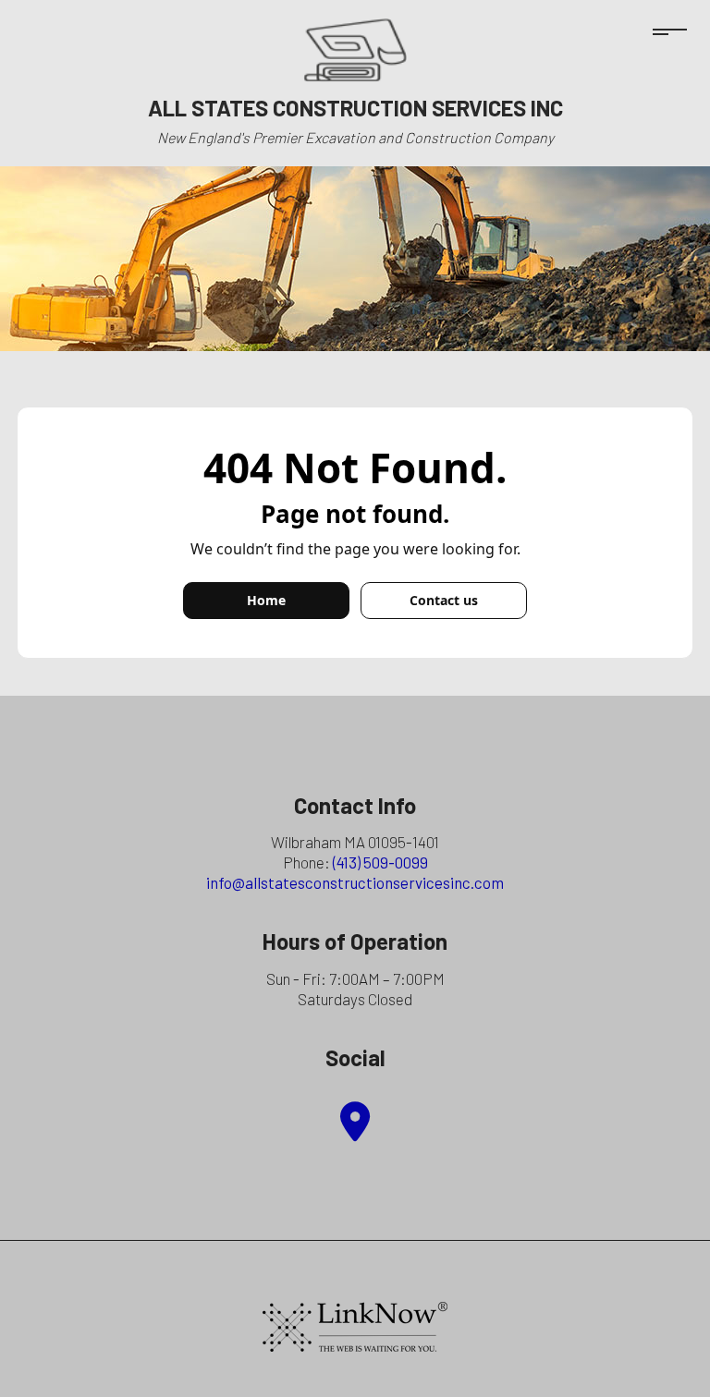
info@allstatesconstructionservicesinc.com (355, 882)
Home (266, 600)
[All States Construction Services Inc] (355, 48)
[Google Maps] (355, 1130)
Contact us (444, 600)
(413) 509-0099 (380, 862)
